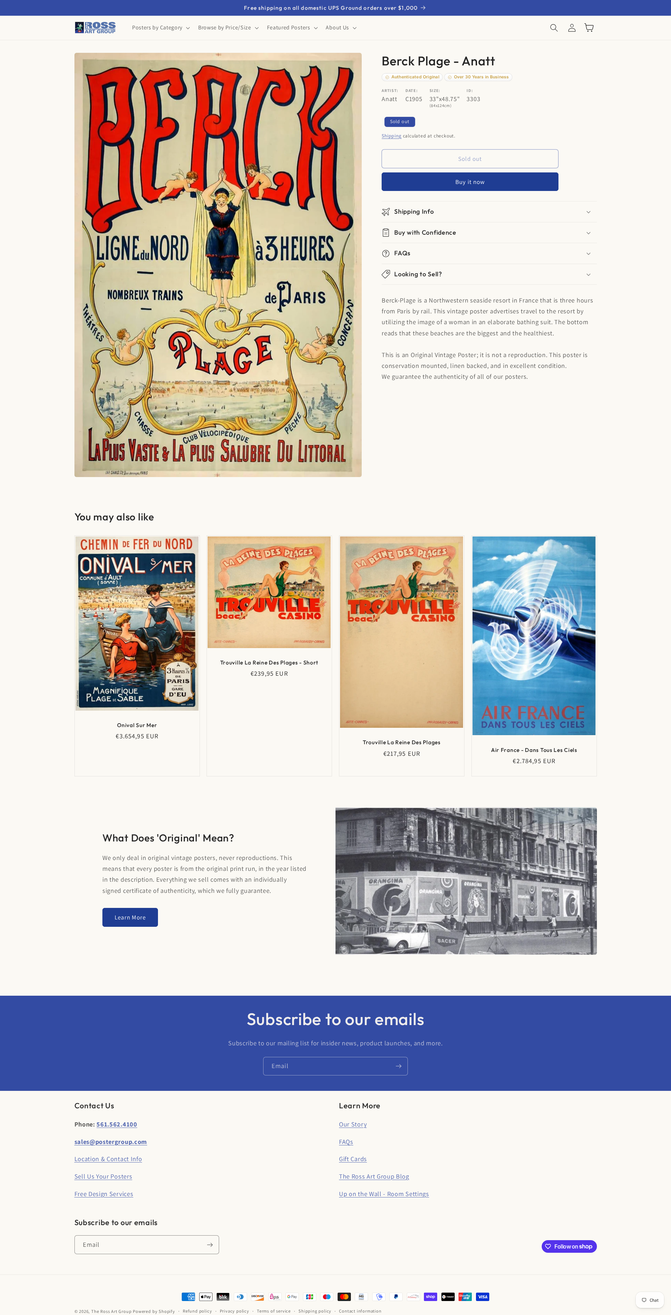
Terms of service (274, 1311)
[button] (160, 27)
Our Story (353, 1124)
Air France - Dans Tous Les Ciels (534, 749)
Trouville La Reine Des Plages (402, 742)
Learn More (130, 917)
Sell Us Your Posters (103, 1176)
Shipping (391, 136)
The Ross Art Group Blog (374, 1176)
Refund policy (197, 1311)
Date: (411, 90)
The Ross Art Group (111, 1311)
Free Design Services (104, 1193)
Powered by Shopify (154, 1311)
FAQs (346, 1141)
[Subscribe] (398, 1066)
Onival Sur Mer (137, 724)
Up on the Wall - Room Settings (384, 1193)
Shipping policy (314, 1311)
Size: (435, 90)
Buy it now (470, 182)
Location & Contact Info (108, 1158)
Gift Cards (353, 1158)
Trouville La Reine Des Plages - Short (269, 662)
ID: (470, 90)
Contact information (360, 1311)
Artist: (390, 90)
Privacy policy (234, 1311)
